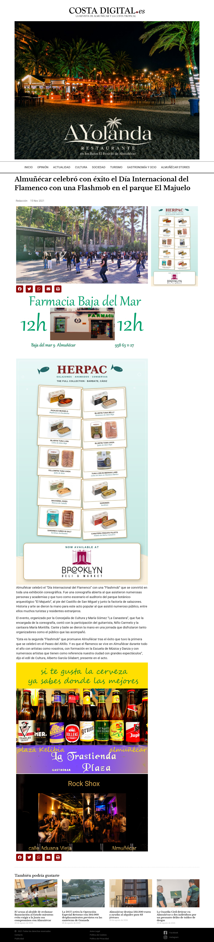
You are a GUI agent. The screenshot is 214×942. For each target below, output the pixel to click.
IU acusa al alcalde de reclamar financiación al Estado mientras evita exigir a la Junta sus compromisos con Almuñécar (34, 916)
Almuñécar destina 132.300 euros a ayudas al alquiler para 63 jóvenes (130, 914)
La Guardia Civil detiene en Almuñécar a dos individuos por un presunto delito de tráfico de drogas (176, 916)
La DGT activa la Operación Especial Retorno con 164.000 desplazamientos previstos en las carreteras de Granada (82, 916)
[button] (19, 289)
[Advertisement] (174, 338)
